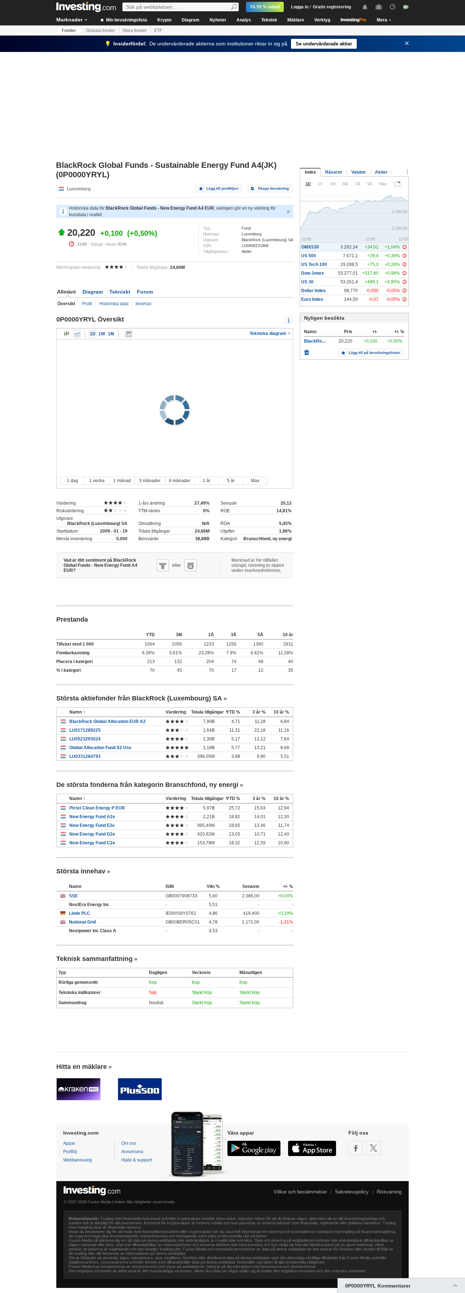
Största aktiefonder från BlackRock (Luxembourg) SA (139, 698)
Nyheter (218, 20)
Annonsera (132, 1151)
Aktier (381, 172)
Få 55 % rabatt (265, 6)
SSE (73, 895)
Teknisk (269, 20)
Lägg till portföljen (222, 188)
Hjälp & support (136, 1160)
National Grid (82, 922)
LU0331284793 (85, 756)
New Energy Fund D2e (92, 834)
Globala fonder (100, 30)
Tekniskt (119, 292)
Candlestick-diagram (67, 334)
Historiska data (114, 303)
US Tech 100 (314, 264)
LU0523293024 (85, 739)
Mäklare (295, 20)
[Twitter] (373, 1148)
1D (93, 333)
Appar (69, 1143)
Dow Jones (312, 273)
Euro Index (312, 299)
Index (310, 172)
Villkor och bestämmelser (300, 1192)
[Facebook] (355, 1148)
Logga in (299, 6)
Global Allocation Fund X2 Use (100, 747)
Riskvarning (389, 1192)
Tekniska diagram (268, 333)
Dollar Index (313, 290)
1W (101, 333)
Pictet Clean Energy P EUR (97, 808)
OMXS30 (310, 247)
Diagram (190, 20)
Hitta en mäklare (81, 1066)
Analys (243, 20)
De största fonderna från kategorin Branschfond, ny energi (147, 784)
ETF (158, 30)
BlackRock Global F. (324, 341)
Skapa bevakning (273, 188)
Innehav (143, 303)
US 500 (308, 255)
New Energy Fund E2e (92, 825)
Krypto (164, 20)
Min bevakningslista (126, 20)
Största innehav (80, 871)
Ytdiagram (77, 334)
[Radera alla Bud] (306, 350)
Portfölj (70, 1151)
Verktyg (322, 20)
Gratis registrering (332, 6)
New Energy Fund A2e (92, 816)
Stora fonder (134, 30)
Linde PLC (79, 913)
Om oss (128, 1143)
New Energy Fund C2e (92, 842)
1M (111, 333)
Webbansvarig (77, 1160)
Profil (87, 303)
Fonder (69, 30)
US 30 (307, 281)
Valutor (358, 172)
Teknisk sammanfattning (94, 958)
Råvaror (333, 172)
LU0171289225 (85, 730)
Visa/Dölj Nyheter (129, 334)
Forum (145, 292)
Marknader (69, 20)
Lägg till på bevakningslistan (374, 353)
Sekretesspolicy (352, 1192)
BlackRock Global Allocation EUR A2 (107, 721)
